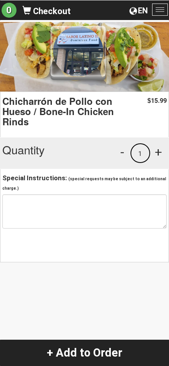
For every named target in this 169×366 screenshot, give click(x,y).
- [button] (122, 152)
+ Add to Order (84, 352)
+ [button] (158, 152)
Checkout (51, 11)
